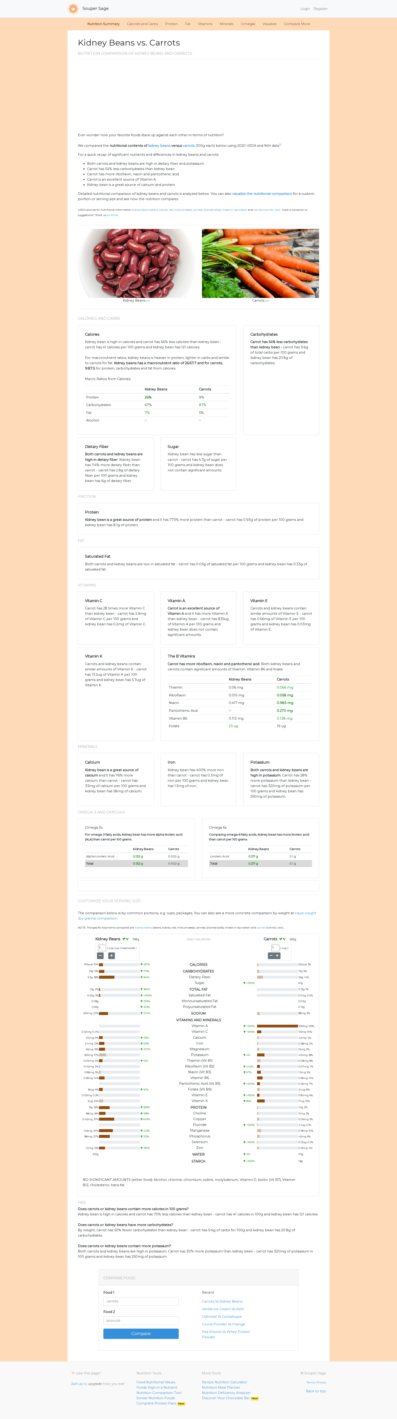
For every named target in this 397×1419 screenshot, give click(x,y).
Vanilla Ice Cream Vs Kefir (223, 1309)
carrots (189, 146)
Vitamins (205, 24)
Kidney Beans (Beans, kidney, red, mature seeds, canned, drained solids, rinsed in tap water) (189, 209)
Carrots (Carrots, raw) (267, 209)
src (148, 300)
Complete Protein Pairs (160, 1403)
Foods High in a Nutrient (156, 1387)
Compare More (297, 24)
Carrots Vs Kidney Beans (222, 1301)
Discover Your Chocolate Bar (230, 1398)
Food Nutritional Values (155, 1382)
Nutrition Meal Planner (221, 1387)
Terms (310, 1382)
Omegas (248, 24)
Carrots (258, 300)
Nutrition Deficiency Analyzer (226, 1393)
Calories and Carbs (142, 24)
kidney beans (159, 146)
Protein (171, 24)
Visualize (270, 24)
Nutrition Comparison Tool (158, 1393)
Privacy (321, 1382)
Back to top (316, 1391)
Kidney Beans (134, 300)
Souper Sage (95, 8)
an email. (113, 215)
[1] (280, 144)
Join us (76, 1384)
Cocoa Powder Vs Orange (223, 1324)
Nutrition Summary (103, 24)
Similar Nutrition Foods (155, 1398)
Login (305, 9)
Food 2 (109, 1312)
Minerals (226, 24)
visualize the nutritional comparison (262, 194)
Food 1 (108, 1292)
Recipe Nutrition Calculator (224, 1382)
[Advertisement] (198, 98)
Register (321, 9)
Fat (187, 24)
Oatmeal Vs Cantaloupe (222, 1317)
